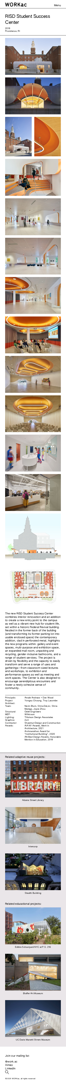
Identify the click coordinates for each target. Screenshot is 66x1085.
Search (7, 1072)
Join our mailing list (17, 1056)
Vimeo (9, 1065)
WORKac (33, 5)
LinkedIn (10, 1068)
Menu (57, 5)
